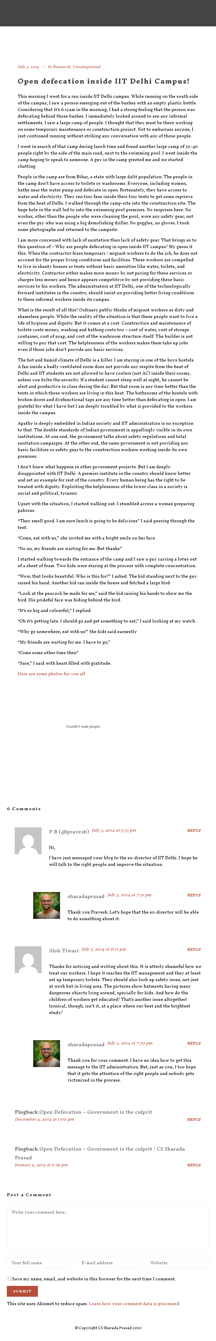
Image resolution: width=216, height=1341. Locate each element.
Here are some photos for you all (51, 673)
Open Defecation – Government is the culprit (96, 1112)
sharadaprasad (86, 896)
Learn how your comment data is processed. (134, 1303)
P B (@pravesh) (69, 831)
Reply (194, 830)
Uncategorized (86, 66)
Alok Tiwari (64, 950)
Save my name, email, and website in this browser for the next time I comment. (94, 1279)
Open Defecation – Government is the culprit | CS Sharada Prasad (100, 1153)
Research (61, 66)
